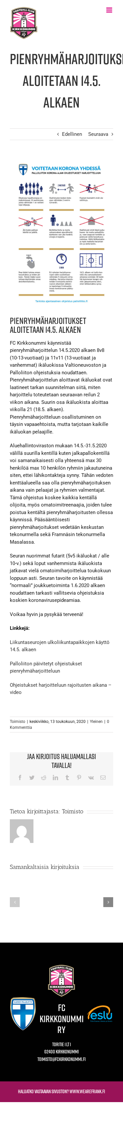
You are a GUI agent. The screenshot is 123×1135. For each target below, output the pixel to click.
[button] (15, 902)
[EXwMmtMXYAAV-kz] (61, 233)
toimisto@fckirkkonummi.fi (61, 1059)
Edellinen (72, 134)
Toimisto (17, 721)
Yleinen (96, 721)
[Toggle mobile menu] (109, 10)
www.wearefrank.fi (87, 1091)
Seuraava (98, 134)
